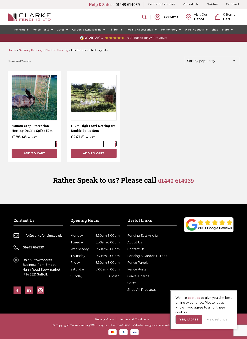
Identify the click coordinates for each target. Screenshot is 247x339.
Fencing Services (161, 4)
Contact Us (135, 249)
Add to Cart (34, 153)
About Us (191, 4)
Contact (232, 4)
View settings (217, 319)
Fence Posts (40, 29)
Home (12, 50)
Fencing (19, 29)
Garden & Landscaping (87, 29)
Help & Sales (114, 4)
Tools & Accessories (139, 29)
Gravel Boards (138, 276)
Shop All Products (141, 290)
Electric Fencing (56, 50)
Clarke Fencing (29, 17)
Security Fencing (30, 50)
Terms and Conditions (134, 319)
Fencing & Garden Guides (147, 256)
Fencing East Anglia (142, 235)
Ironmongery (169, 29)
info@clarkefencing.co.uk (42, 235)
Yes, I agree (188, 319)
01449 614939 (176, 180)
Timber (114, 29)
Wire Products (194, 29)
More (225, 29)
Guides (212, 4)
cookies (194, 298)
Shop (214, 29)
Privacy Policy (104, 319)
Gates (60, 29)
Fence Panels (137, 262)
